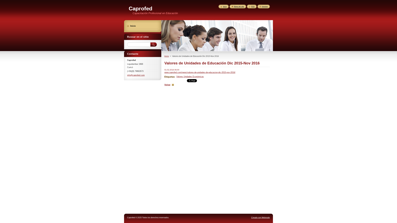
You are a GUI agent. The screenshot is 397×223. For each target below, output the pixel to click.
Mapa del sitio (239, 6)
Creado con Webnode (260, 218)
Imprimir (265, 6)
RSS (253, 6)
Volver (167, 85)
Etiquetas (169, 76)
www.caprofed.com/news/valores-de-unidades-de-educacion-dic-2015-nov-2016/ (199, 72)
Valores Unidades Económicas (190, 76)
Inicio (166, 56)
